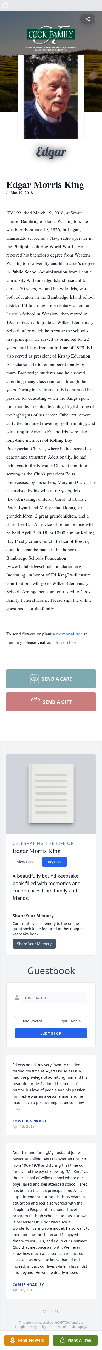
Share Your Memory (34, 943)
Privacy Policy (36, 1326)
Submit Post (51, 1033)
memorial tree (69, 633)
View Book (26, 861)
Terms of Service (65, 1326)
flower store (65, 642)
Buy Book (55, 861)
